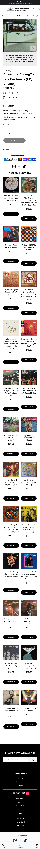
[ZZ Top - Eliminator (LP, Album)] (29, 697)
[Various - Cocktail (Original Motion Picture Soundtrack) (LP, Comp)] (29, 561)
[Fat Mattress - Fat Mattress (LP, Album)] (11, 424)
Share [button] (7, 149)
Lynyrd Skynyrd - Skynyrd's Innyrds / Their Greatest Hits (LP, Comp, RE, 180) (11, 528)
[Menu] (3, 9)
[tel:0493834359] (34, 9)
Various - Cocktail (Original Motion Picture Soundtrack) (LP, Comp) (29, 575)
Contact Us (20, 818)
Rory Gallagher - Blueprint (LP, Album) (29, 437)
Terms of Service (20, 822)
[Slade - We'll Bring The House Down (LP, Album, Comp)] (11, 561)
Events (20, 785)
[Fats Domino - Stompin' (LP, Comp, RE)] (29, 608)
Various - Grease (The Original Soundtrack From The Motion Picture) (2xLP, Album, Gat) (29, 200)
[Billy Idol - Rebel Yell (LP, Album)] (11, 234)
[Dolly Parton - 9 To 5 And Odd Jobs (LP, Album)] (11, 697)
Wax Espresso (22, 835)
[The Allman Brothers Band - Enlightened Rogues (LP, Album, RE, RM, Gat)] (29, 279)
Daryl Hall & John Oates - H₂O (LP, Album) (11, 292)
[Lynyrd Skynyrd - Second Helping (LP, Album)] (29, 469)
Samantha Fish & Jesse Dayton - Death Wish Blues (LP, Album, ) (29, 528)
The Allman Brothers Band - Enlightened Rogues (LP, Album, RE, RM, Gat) (29, 294)
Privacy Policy (20, 825)
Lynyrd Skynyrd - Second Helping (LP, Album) (29, 482)
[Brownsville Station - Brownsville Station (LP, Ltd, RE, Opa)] (29, 328)
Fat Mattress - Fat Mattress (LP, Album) (11, 437)
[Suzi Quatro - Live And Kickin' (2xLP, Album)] (11, 608)
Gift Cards (20, 805)
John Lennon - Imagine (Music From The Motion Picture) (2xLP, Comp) (11, 343)
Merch (20, 802)
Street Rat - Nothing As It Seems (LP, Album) (29, 665)
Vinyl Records (20, 799)
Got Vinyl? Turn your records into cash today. (20, 3)
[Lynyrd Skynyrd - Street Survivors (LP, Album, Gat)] (11, 469)
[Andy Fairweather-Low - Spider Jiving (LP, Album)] (11, 185)
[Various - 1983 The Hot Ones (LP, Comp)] (29, 234)
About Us (20, 778)
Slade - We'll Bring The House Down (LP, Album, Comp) (11, 574)
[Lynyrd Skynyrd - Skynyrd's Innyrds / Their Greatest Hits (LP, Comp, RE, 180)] (11, 514)
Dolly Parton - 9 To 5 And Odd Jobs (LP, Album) (11, 710)
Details (6, 125)
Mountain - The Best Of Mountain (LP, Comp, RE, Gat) (28, 390)
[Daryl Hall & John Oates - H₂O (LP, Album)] (11, 279)
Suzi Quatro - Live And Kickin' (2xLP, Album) (11, 621)
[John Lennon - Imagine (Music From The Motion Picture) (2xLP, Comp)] (11, 328)
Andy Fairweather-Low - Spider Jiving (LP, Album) (11, 198)
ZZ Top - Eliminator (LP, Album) (28, 709)
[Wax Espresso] (19, 9)
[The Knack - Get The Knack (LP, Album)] (11, 652)
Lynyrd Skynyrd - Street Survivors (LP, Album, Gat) (11, 482)
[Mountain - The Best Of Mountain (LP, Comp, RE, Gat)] (29, 377)
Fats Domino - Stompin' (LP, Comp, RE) (28, 621)
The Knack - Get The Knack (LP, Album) (11, 665)
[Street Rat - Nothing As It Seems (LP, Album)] (29, 652)
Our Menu (20, 782)
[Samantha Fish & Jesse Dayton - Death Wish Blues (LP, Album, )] (29, 514)
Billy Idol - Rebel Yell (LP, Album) (11, 246)
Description (8, 106)
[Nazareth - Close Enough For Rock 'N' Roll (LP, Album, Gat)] (11, 377)
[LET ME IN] (32, 759)
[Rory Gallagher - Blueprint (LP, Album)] (29, 424)
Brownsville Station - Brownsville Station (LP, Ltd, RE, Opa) (29, 342)
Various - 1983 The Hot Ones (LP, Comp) (29, 247)
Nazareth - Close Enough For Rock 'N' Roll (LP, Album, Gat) (11, 391)
